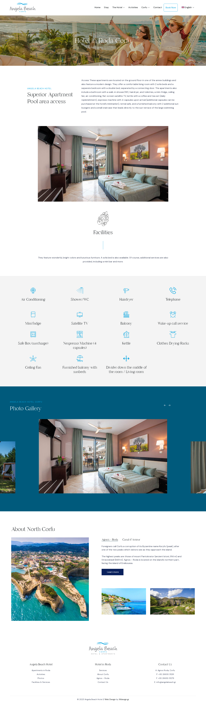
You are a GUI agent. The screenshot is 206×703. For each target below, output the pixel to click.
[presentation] (165, 406)
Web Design (110, 699)
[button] (112, 572)
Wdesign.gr (124, 699)
